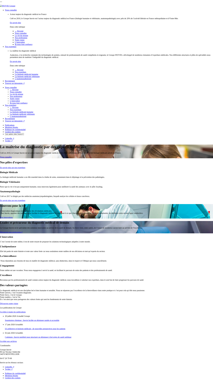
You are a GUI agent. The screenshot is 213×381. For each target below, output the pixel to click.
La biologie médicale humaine (26, 74)
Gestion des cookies (12, 132)
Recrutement (10, 81)
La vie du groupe (21, 35)
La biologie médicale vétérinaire (27, 76)
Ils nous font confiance (23, 44)
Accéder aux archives (8, 341)
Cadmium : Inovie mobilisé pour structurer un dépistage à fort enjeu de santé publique (38, 337)
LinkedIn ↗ (9, 138)
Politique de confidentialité (15, 130)
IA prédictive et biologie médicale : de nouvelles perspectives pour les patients (35, 329)
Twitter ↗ (9, 141)
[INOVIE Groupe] (7, 6)
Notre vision (19, 40)
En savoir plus (15, 23)
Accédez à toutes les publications (13, 312)
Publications (9, 125)
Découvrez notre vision (9, 303)
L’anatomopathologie (23, 79)
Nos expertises (10, 47)
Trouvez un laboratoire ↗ (15, 83)
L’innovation (20, 42)
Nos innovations (6, 217)
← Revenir (19, 31)
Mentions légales (11, 127)
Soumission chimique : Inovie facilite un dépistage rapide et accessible (32, 320)
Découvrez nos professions (11, 232)
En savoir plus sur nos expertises (12, 168)
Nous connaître (11, 10)
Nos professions (21, 38)
